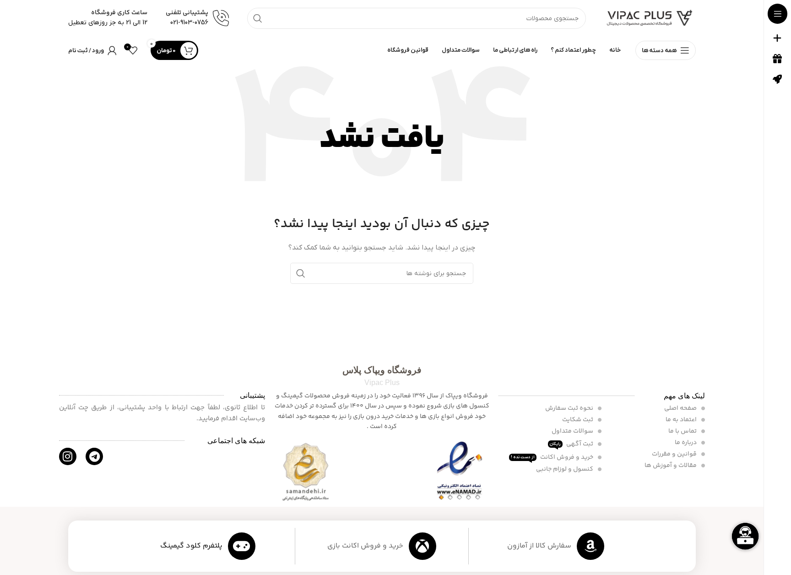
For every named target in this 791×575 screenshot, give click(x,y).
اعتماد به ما (682, 420)
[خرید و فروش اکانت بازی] (422, 546)
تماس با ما (683, 431)
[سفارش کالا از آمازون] (590, 546)
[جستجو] (257, 18)
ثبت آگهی (572, 444)
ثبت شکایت (578, 420)
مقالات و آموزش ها (671, 466)
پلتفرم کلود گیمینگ (191, 546)
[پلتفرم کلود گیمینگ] (241, 546)
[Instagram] (67, 456)
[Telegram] (94, 456)
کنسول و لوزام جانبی (565, 469)
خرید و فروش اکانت (553, 457)
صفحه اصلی (681, 408)
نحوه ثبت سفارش (570, 408)
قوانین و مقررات (675, 454)
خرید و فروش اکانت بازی (365, 546)
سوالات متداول (573, 431)
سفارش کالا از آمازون (539, 546)
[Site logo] (650, 18)
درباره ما (686, 443)
